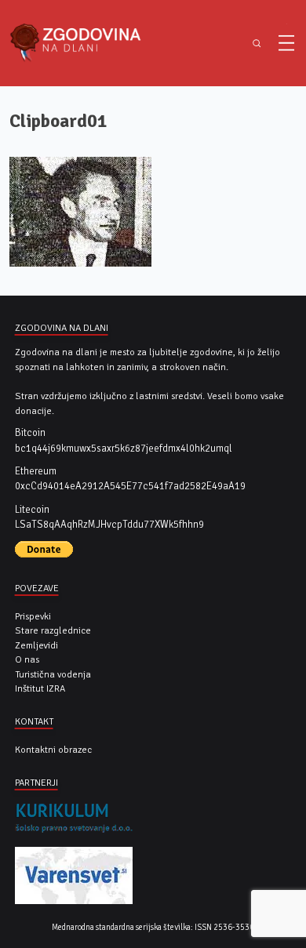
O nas (27, 659)
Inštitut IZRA (40, 688)
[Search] (257, 43)
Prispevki (33, 616)
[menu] (286, 43)
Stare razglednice (53, 630)
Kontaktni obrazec (53, 749)
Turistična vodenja (53, 674)
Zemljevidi (36, 645)
